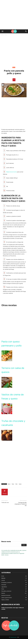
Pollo (16, 484)
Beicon (9, 484)
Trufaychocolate (13, 637)
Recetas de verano (5, 595)
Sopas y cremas (5, 599)
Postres (3, 593)
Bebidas (3, 578)
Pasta (6, 34)
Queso (20, 484)
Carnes (3, 580)
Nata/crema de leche (11, 172)
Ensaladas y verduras (6, 582)
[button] (2, 31)
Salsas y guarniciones (6, 597)
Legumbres (4, 586)
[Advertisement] (14, 15)
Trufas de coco (5, 502)
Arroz (2, 576)
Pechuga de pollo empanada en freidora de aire (21, 504)
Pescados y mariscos (6, 591)
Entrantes (3, 584)
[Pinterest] (14, 79)
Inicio (2, 34)
